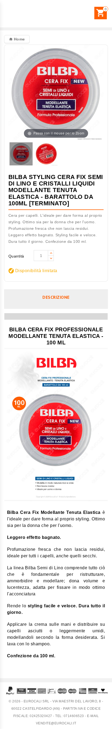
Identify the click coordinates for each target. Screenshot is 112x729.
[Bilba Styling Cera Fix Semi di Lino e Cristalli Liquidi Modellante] (21, 154)
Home (19, 39)
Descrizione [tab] (55, 297)
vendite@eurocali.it (56, 723)
